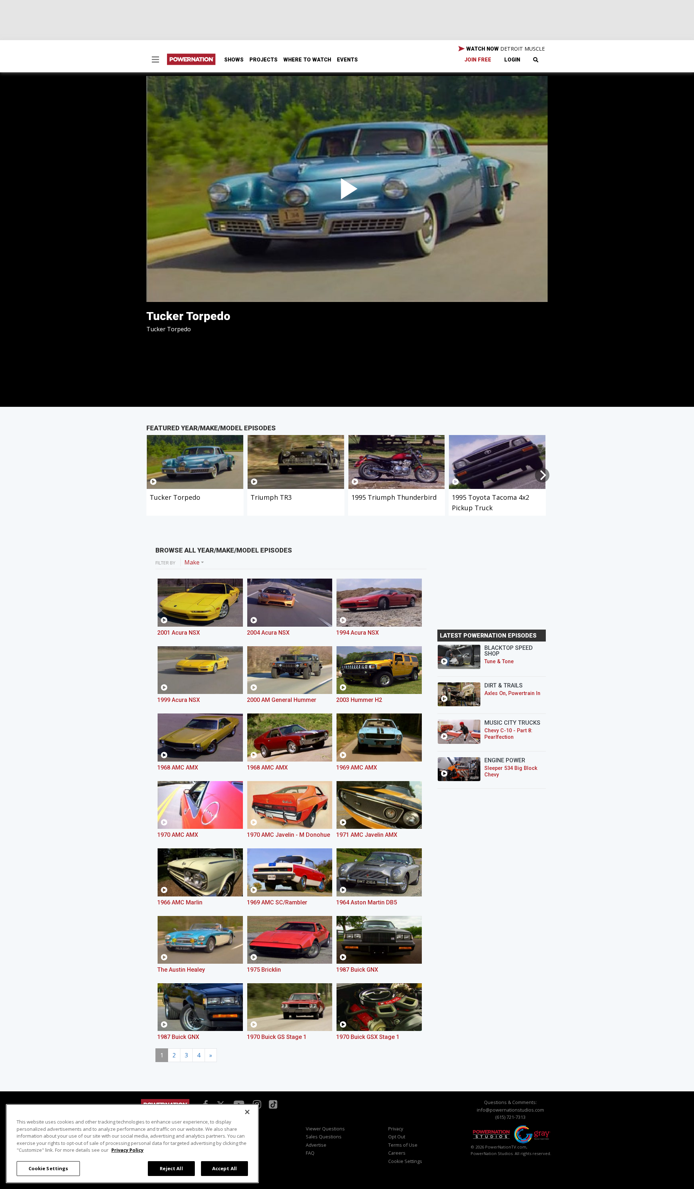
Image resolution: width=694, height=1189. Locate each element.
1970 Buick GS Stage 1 (277, 1037)
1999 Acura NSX (178, 699)
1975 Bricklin (264, 969)
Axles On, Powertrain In (512, 693)
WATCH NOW (505, 48)
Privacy (395, 1128)
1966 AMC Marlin (179, 902)
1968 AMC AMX (177, 767)
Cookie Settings (48, 1168)
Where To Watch (307, 60)
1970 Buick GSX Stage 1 (367, 1037)
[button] (155, 60)
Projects (263, 60)
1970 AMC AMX (177, 834)
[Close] (247, 1112)
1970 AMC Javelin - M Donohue (288, 834)
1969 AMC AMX (356, 767)
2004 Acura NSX (268, 632)
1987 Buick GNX (357, 969)
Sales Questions (324, 1136)
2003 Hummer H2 (359, 699)
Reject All (171, 1168)
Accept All (224, 1168)
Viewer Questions (325, 1128)
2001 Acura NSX (178, 632)
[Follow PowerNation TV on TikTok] (272, 1104)
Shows (234, 60)
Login (512, 60)
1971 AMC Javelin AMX (366, 834)
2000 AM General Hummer (281, 699)
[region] (132, 1143)
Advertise (316, 1145)
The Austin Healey (181, 969)
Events (347, 60)
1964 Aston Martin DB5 (366, 902)
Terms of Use (402, 1145)
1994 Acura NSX (357, 632)
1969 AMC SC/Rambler (277, 902)
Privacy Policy (127, 1150)
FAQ (310, 1153)
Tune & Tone (499, 662)
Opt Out (396, 1136)
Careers (397, 1153)
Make (192, 562)
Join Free (477, 60)
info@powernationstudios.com (510, 1110)
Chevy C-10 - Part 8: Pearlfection (508, 734)
